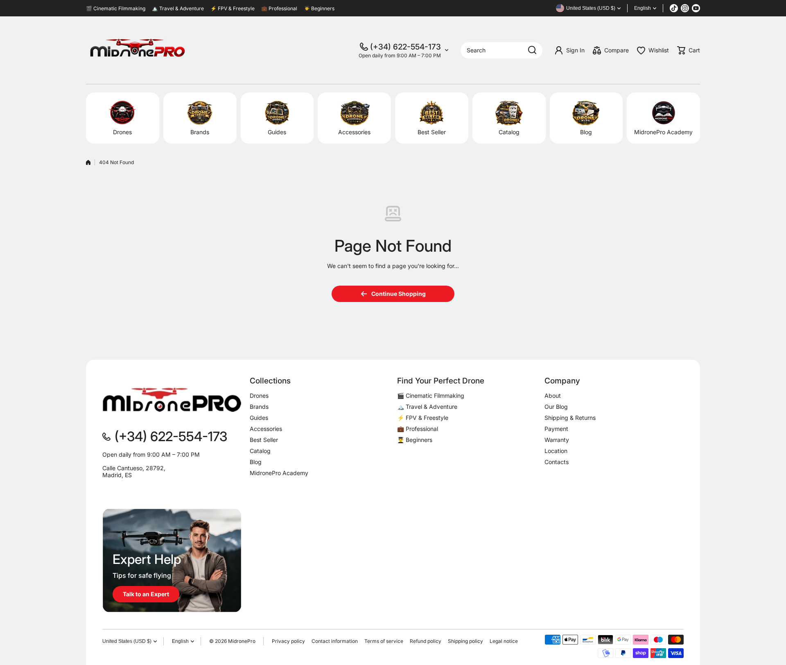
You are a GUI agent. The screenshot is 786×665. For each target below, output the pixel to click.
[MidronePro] (137, 50)
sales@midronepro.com (133, 488)
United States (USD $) (126, 641)
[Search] (532, 50)
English (642, 8)
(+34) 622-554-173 (405, 47)
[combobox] (501, 50)
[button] (688, 50)
